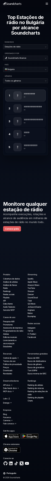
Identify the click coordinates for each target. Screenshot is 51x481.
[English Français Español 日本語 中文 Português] (9, 473)
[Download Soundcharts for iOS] (11, 436)
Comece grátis (12, 228)
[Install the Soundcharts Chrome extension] (25, 450)
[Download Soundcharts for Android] (29, 436)
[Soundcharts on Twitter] (21, 463)
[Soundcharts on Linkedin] (10, 463)
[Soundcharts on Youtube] (27, 463)
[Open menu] (46, 3)
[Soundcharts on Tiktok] (16, 463)
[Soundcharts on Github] (5, 463)
